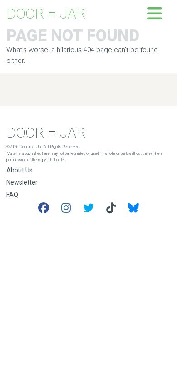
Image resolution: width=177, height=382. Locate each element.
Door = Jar (46, 132)
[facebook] (43, 208)
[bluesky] (133, 208)
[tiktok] (111, 208)
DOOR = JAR (46, 13)
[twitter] (88, 208)
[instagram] (66, 208)
